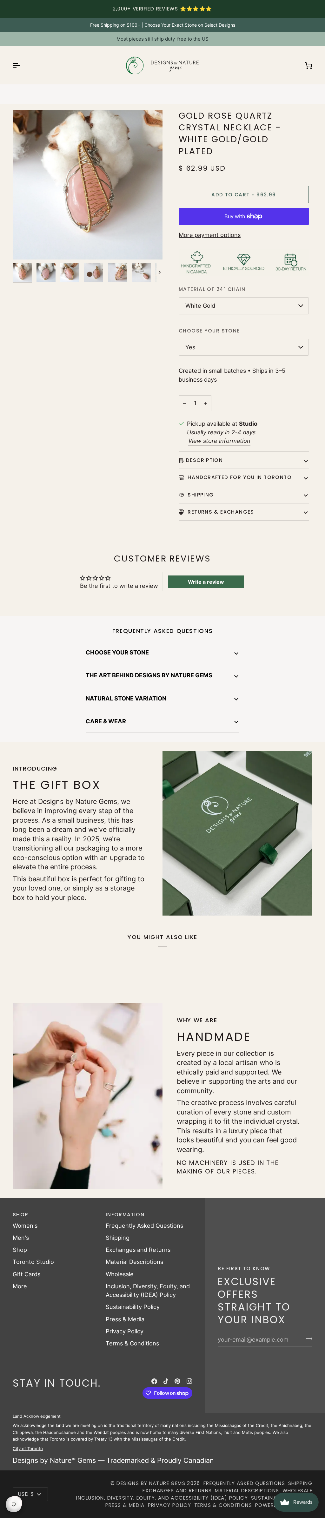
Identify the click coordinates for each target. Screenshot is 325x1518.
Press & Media (125, 1319)
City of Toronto (28, 1448)
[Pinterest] (177, 1381)
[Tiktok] (166, 1381)
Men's (21, 1237)
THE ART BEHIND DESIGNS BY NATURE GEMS (149, 675)
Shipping (117, 1237)
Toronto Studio (33, 1261)
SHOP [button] (20, 1214)
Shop (20, 1249)
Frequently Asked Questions (144, 1225)
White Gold (200, 305)
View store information (219, 440)
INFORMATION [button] (125, 1214)
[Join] (307, 1339)
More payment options (210, 234)
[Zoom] (24, 247)
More (20, 1286)
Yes (190, 347)
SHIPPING (200, 494)
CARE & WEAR (106, 721)
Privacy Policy (124, 1331)
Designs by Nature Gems (150, 1483)
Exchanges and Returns (138, 1249)
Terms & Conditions (132, 1343)
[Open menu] (22, 65)
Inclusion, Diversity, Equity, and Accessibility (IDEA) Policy (162, 1498)
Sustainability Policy (133, 1306)
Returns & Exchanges (220, 512)
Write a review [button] (206, 582)
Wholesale (120, 1274)
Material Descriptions (134, 1261)
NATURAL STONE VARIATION (126, 698)
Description (204, 460)
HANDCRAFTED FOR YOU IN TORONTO (239, 477)
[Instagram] (189, 1381)
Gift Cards (26, 1274)
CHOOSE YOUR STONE (117, 652)
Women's (25, 1225)
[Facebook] (154, 1381)
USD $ (26, 1494)
